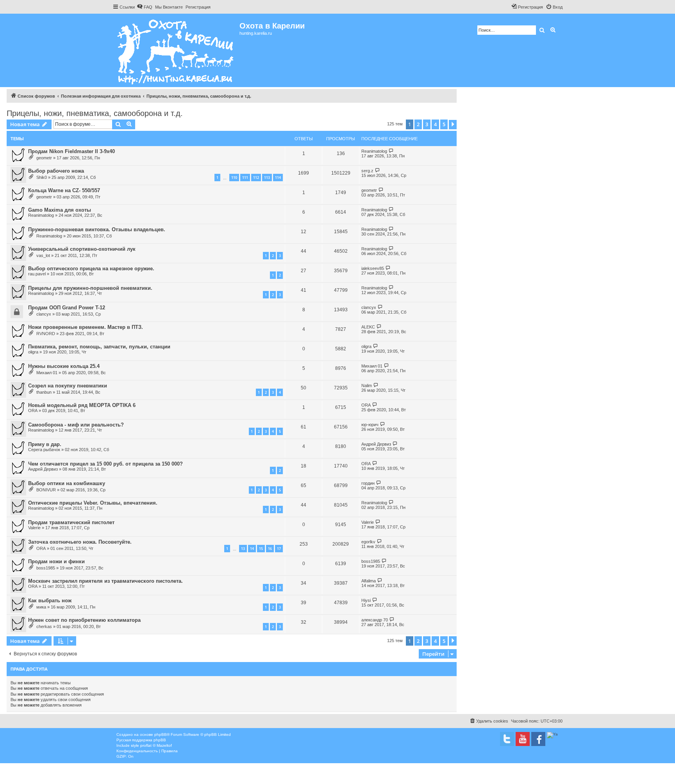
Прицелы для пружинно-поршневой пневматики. (90, 288)
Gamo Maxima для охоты (59, 210)
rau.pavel (37, 273)
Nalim (366, 385)
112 (256, 177)
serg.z (367, 170)
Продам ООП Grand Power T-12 (66, 308)
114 (278, 177)
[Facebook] (538, 739)
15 (261, 548)
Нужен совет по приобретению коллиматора (84, 620)
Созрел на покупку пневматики (67, 386)
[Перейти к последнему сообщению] (391, 150)
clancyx (43, 314)
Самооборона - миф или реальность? (76, 425)
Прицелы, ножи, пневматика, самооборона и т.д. (95, 113)
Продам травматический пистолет (71, 522)
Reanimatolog (374, 151)
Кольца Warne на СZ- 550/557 (64, 190)
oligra (33, 352)
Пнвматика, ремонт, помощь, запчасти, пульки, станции (99, 347)
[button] (453, 124)
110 (234, 177)
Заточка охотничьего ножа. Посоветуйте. (80, 542)
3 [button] (426, 124)
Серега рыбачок (44, 449)
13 (243, 548)
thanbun (44, 392)
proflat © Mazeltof (156, 745)
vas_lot (43, 255)
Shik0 (41, 177)
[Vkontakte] (507, 739)
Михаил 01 (46, 372)
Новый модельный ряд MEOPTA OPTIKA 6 (82, 405)
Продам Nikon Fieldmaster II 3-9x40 (71, 151)
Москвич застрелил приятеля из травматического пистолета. (105, 581)
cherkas (44, 626)
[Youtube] (523, 739)
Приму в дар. (44, 444)
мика (41, 607)
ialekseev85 (372, 268)
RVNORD (45, 333)
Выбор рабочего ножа (56, 171)
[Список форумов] (175, 50)
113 (267, 177)
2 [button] (418, 124)
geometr (44, 157)
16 (270, 548)
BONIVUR (46, 489)
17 (279, 548)
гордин (368, 483)
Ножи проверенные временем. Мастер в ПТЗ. (85, 327)
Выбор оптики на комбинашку (66, 483)
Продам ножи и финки (56, 561)
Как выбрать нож (49, 600)
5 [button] (444, 124)
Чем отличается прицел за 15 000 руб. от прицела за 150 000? (105, 464)
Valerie (34, 527)
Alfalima (368, 580)
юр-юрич (370, 424)
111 (245, 177)
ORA (33, 410)
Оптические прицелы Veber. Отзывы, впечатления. (92, 503)
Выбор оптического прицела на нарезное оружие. (91, 268)
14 (252, 548)
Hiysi (366, 600)
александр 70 (374, 620)
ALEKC (368, 327)
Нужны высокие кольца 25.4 (64, 366)
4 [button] (435, 124)
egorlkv (368, 541)
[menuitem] (144, 7)
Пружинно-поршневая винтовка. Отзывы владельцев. (96, 229)
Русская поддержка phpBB (141, 740)
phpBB (160, 734)
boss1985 (45, 568)
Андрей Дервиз (376, 444)
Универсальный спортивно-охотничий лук (82, 249)
